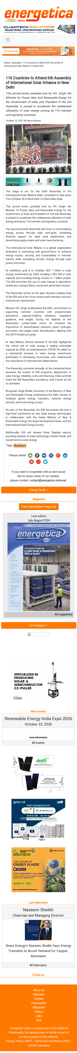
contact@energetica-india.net (48, 480)
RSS (39, 1020)
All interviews (38, 965)
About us (38, 990)
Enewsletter (38, 1003)
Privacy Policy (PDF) (19, 1041)
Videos (38, 1011)
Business (16, 63)
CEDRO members (38, 1045)
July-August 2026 (39, 520)
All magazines (64, 614)
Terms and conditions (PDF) (52, 1041)
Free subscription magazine (38, 506)
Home (7, 63)
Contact (39, 998)
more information (38, 737)
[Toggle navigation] (8, 39)
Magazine (39, 1007)
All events (38, 743)
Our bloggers (37, 625)
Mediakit (38, 994)
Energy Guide (37, 490)
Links (38, 1016)
